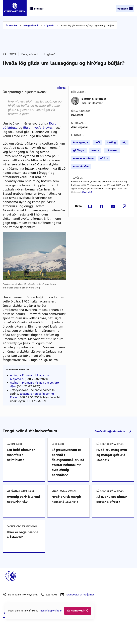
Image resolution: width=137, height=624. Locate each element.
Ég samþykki (75, 610)
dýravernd (112, 150)
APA (84, 192)
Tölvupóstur (79, 594)
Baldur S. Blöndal (94, 98)
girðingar (79, 150)
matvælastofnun (83, 158)
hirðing (111, 142)
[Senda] (90, 206)
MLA (90, 192)
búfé (97, 142)
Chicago (75, 192)
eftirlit (104, 158)
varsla (95, 150)
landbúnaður (81, 166)
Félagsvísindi (31, 25)
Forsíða (13, 25)
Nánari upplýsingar (51, 610)
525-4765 (51, 594)
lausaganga (80, 142)
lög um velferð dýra (37, 128)
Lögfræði (49, 25)
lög (124, 142)
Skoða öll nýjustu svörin (110, 431)
